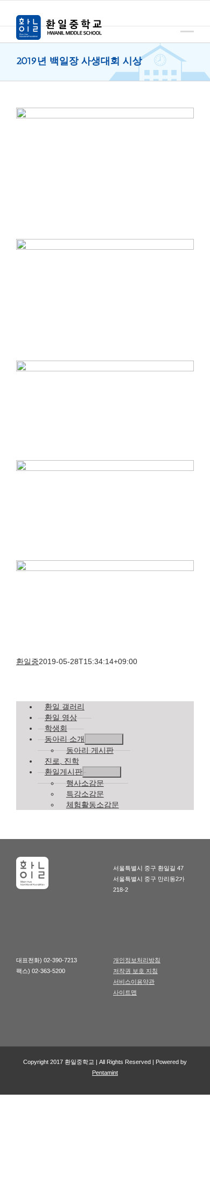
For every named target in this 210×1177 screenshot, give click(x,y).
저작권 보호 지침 (135, 971)
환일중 (27, 661)
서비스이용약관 (134, 981)
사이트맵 (125, 992)
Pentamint (105, 1072)
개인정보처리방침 (136, 960)
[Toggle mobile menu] (187, 23)
